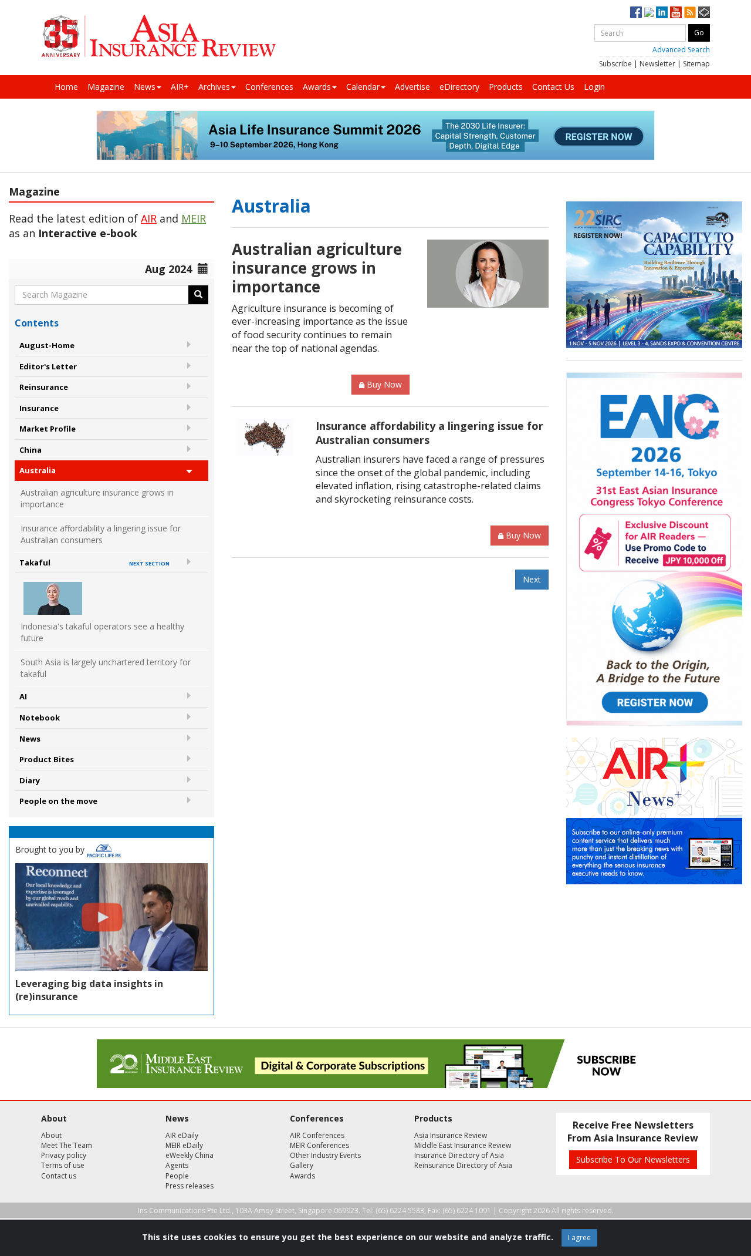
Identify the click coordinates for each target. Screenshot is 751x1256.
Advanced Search (681, 50)
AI (23, 696)
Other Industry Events (325, 1155)
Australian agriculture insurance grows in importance (97, 498)
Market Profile (47, 428)
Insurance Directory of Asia (459, 1155)
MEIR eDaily (184, 1145)
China (30, 450)
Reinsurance (43, 387)
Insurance (39, 408)
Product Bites (46, 759)
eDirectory (459, 86)
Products (506, 86)
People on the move (58, 801)
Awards (317, 86)
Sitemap (696, 64)
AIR (149, 218)
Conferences (269, 86)
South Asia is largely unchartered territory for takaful (106, 667)
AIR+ (180, 86)
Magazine (105, 86)
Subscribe (615, 64)
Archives (214, 86)
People (177, 1176)
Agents (176, 1165)
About (51, 1135)
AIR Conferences (317, 1135)
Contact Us (553, 86)
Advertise (412, 86)
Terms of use (62, 1165)
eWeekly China (189, 1155)
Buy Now (384, 384)
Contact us (58, 1176)
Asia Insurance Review (450, 1135)
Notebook (39, 717)
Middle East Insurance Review (462, 1145)
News (144, 86)
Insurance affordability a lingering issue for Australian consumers (101, 534)
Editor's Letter (48, 366)
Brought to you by (51, 849)
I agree (579, 1237)
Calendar (363, 86)
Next (532, 579)
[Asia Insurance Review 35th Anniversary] (158, 36)
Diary (29, 780)
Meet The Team (66, 1145)
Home (66, 86)
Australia (37, 470)
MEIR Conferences (319, 1145)
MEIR (193, 218)
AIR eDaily (181, 1135)
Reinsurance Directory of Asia (463, 1165)
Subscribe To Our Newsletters (633, 1159)
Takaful (94, 562)
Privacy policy (63, 1155)
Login (594, 86)
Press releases (189, 1186)
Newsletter (657, 64)
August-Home (47, 345)
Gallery (301, 1165)
